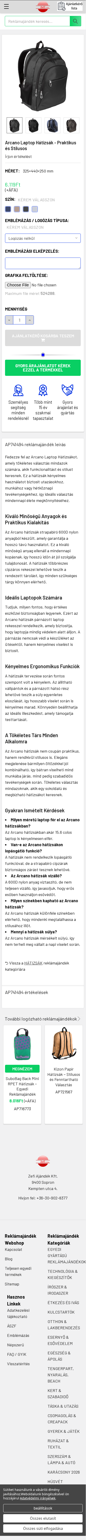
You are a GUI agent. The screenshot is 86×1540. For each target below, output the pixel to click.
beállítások (43, 1508)
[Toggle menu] (6, 6)
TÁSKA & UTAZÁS (63, 1406)
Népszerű (15, 1344)
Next (78, 1019)
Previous (72, 1019)
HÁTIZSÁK (33, 962)
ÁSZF (11, 1325)
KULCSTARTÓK (61, 1311)
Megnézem (22, 1068)
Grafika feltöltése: (26, 275)
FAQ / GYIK (16, 1354)
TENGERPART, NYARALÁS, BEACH (61, 1374)
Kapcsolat (13, 1249)
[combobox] (43, 21)
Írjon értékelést (18, 156)
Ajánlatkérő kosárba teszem (43, 335)
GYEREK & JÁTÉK (64, 1431)
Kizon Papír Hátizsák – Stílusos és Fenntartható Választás (63, 1076)
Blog (8, 1258)
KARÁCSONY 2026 (64, 1472)
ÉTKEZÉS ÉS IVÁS (63, 1302)
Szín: (30, 199)
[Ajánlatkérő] (71, 6)
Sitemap (12, 1283)
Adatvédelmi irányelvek (37, 1498)
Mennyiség (16, 309)
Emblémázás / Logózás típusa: (37, 224)
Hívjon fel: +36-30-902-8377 (42, 1197)
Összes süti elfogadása (43, 1528)
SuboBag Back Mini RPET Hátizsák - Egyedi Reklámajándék (22, 1086)
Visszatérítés (18, 1363)
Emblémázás (18, 1335)
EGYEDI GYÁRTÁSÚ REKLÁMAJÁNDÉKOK (67, 1255)
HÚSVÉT (55, 1481)
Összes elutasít (43, 1518)
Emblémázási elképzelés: (32, 251)
